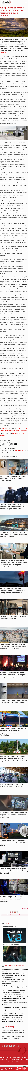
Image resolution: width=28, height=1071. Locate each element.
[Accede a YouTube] (10, 1068)
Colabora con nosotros (14, 1059)
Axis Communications (18, 433)
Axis (20, 39)
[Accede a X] (2, 1068)
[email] (15, 444)
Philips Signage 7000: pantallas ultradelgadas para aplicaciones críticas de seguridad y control (14, 1009)
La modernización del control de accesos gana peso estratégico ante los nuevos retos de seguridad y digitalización (15, 998)
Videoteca (7, 923)
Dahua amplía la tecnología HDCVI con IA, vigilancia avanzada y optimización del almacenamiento (14, 981)
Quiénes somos (16, 1057)
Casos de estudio (23, 428)
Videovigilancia (23, 430)
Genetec (3, 53)
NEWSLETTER (18, 450)
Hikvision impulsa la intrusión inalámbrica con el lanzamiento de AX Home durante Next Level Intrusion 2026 (14, 975)
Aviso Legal (3, 1059)
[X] (2, 444)
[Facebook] (6, 444)
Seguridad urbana (14, 430)
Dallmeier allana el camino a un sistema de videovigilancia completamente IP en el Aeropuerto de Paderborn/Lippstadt (14, 992)
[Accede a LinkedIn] (6, 1068)
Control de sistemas (5, 430)
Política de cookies (5, 1057)
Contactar (17, 1061)
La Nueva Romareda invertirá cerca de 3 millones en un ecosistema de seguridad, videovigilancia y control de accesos (13, 1015)
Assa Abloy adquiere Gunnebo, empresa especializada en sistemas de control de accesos (13, 1032)
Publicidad (24, 1057)
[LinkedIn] (11, 444)
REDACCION (5, 428)
